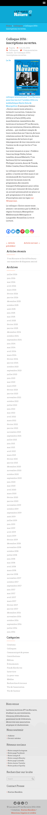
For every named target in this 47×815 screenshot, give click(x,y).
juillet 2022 (12, 405)
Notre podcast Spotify (16, 766)
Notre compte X (13, 756)
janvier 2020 (12, 501)
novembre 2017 (14, 578)
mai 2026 (11, 282)
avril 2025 (11, 321)
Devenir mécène (14, 738)
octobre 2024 (13, 336)
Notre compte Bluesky (16, 758)
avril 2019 (11, 532)
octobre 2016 (12, 620)
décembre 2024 (14, 332)
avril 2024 (11, 351)
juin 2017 (11, 590)
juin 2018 (11, 559)
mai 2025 (11, 317)
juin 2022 (11, 409)
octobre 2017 (12, 582)
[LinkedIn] (22, 803)
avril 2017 (11, 597)
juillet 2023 (12, 374)
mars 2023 (11, 386)
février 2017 (12, 605)
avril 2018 (11, 567)
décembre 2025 (14, 301)
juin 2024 (11, 344)
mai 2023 (11, 382)
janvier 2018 (12, 574)
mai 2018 (11, 563)
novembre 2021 (14, 432)
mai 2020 (11, 486)
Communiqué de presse (18, 652)
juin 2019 (11, 524)
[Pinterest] (22, 231)
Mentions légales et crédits (23, 813)
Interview (11, 672)
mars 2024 (11, 355)
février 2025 (12, 324)
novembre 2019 (14, 505)
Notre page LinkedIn (15, 761)
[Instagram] (32, 231)
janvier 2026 (12, 297)
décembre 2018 (14, 543)
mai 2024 (11, 347)
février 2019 (12, 540)
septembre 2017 (14, 586)
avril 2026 (11, 286)
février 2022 (12, 424)
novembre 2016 (14, 616)
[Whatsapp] (27, 231)
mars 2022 (11, 420)
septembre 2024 (14, 340)
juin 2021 (11, 444)
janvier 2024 (12, 363)
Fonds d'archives (14, 668)
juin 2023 (11, 378)
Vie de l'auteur (13, 691)
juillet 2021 (12, 440)
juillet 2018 (12, 555)
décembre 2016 (14, 613)
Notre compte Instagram (17, 750)
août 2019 (11, 517)
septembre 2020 (14, 478)
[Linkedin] (18, 231)
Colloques (18, 26)
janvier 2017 (12, 609)
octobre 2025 (12, 305)
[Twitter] (13, 231)
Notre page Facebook (16, 753)
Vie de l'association (15, 687)
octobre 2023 (12, 367)
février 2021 (12, 459)
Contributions (13, 656)
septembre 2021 (14, 436)
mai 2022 (11, 413)
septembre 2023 (14, 370)
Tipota (12, 48)
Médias (10, 679)
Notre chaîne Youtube (16, 763)
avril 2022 (11, 417)
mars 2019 (11, 536)
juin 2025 (11, 313)
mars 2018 (11, 570)
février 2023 (12, 390)
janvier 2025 (12, 328)
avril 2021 (11, 451)
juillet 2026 (12, 274)
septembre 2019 (14, 513)
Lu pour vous (13, 675)
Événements (13, 664)
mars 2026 (11, 290)
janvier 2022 (12, 428)
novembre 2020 (14, 470)
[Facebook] (8, 231)
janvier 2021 (12, 463)
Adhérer (10, 736)
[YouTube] (26, 803)
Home (9, 26)
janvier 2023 (12, 394)
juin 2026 (11, 278)
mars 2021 (11, 455)
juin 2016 (11, 632)
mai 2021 (11, 447)
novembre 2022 (14, 397)
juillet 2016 (12, 628)
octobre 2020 (13, 474)
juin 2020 (11, 482)
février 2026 (12, 294)
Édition (10, 660)
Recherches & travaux (17, 683)
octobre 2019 (12, 509)
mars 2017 (11, 601)
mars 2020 (11, 493)
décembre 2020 (14, 467)
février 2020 (12, 497)
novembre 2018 (14, 547)
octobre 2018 (12, 551)
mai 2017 (11, 593)
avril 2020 (11, 490)
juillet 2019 (12, 520)
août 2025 (11, 309)
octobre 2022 (12, 401)
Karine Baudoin (15, 792)
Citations (11, 645)
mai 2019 (11, 528)
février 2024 (12, 359)
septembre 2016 (14, 624)
